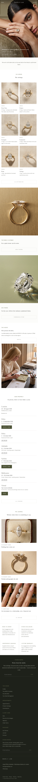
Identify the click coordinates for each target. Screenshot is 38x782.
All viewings (19, 501)
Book (4, 493)
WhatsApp (5, 769)
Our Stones (5, 730)
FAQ (4, 716)
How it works (19, 249)
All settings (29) (18, 181)
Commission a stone (19, 317)
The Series (5, 54)
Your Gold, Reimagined (8, 696)
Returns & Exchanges (8, 718)
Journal (4, 733)
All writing (19, 617)
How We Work (6, 693)
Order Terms (5, 723)
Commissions (6, 708)
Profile (19, 339)
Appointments (6, 703)
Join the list (4, 440)
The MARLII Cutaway (7, 691)
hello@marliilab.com (7, 766)
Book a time (6, 427)
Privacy (10, 776)
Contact (5, 735)
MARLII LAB (19, 2)
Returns (14, 776)
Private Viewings (7, 706)
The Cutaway (13, 54)
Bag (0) (35, 2)
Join (32, 674)
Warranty (5, 720)
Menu (2, 2)
